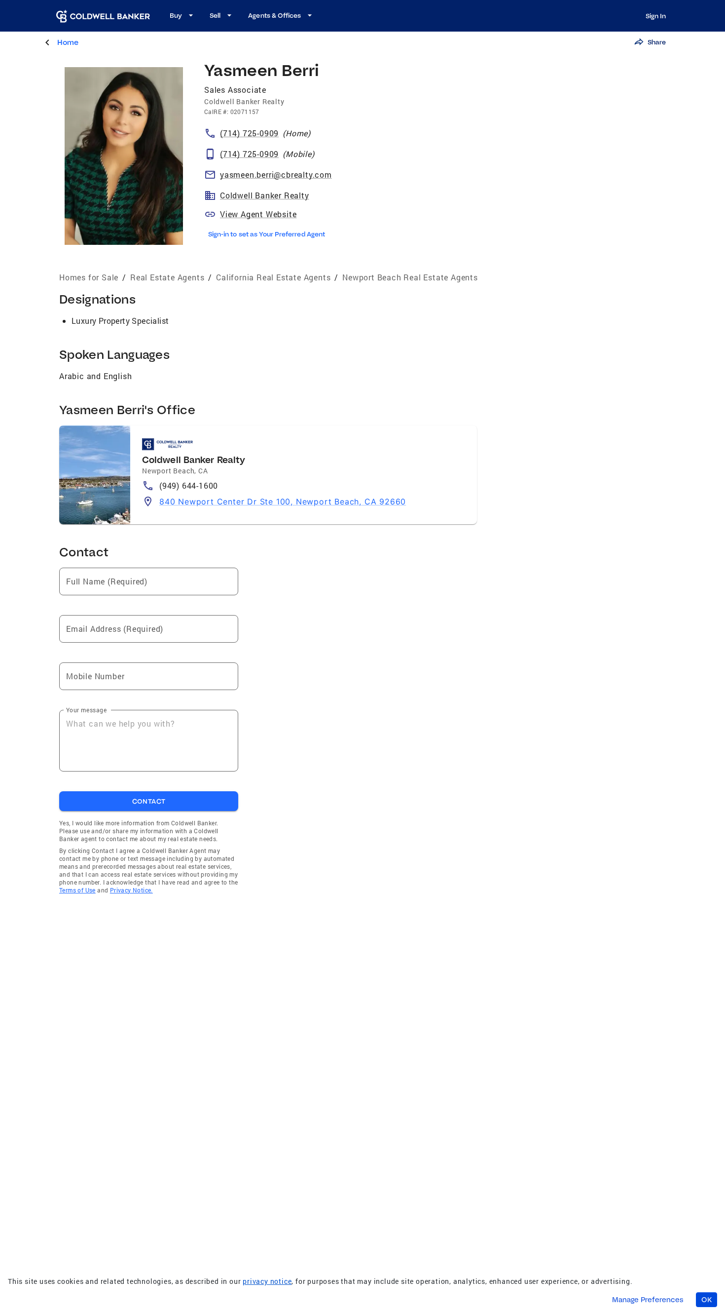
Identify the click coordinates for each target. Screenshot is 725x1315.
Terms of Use (77, 890)
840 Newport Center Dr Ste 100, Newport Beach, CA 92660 (282, 501)
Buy (176, 15)
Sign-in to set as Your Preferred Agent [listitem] (266, 234)
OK (706, 1299)
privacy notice (267, 1281)
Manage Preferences (648, 1299)
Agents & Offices (274, 15)
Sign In (656, 16)
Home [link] (67, 42)
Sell (215, 15)
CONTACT (149, 801)
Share (657, 42)
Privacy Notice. (131, 890)
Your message (86, 710)
